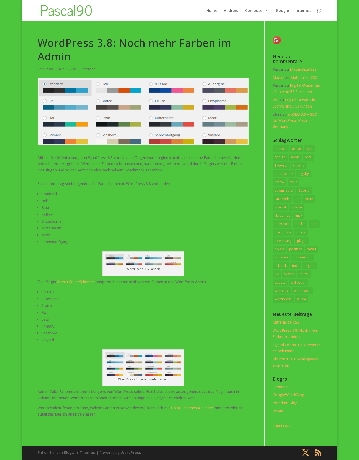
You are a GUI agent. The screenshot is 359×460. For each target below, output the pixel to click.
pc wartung (283, 240)
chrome (299, 165)
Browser (281, 165)
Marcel (278, 77)
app (309, 148)
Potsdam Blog (285, 402)
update (280, 282)
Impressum (282, 425)
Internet (303, 11)
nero (314, 224)
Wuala (278, 410)
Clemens (280, 386)
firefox (279, 182)
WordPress (131, 452)
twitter (289, 274)
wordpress (283, 299)
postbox (295, 249)
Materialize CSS (303, 69)
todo (295, 265)
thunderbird (303, 257)
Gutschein (282, 199)
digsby (303, 173)
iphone (296, 207)
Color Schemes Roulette (192, 407)
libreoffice (282, 215)
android (281, 148)
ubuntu (304, 274)
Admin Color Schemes (76, 281)
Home (211, 11)
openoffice (283, 232)
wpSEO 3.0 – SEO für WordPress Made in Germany (295, 120)
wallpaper (298, 282)
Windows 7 (302, 291)
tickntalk (281, 265)
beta (308, 157)
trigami (310, 265)
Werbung (282, 291)
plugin (301, 240)
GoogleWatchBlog (288, 394)
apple (295, 157)
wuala (301, 299)
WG (276, 99)
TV (277, 274)
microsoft (282, 224)
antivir (296, 148)
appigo (280, 157)
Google (282, 11)
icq (297, 199)
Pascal (49, 69)
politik (279, 249)
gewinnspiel (284, 190)
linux (298, 215)
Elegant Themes (79, 452)
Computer (254, 11)
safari (311, 249)
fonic (293, 182)
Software (281, 257)
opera (301, 232)
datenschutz (284, 173)
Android (231, 11)
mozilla (300, 224)
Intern (309, 199)
